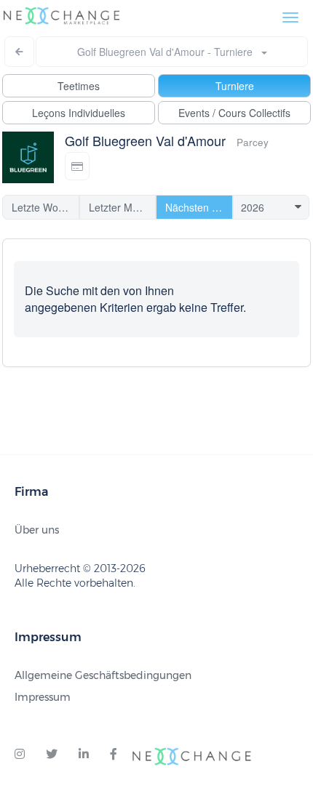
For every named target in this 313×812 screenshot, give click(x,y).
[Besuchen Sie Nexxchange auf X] (52, 754)
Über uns (37, 529)
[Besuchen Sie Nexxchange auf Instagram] (20, 754)
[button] (77, 166)
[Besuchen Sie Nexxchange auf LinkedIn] (84, 754)
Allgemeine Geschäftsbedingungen (103, 675)
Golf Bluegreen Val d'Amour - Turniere (169, 51)
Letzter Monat (121, 207)
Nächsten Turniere (199, 207)
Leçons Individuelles (78, 112)
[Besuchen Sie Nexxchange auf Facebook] (113, 754)
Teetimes (79, 86)
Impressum (43, 697)
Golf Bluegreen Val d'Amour (145, 140)
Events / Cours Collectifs (234, 112)
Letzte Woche (43, 207)
